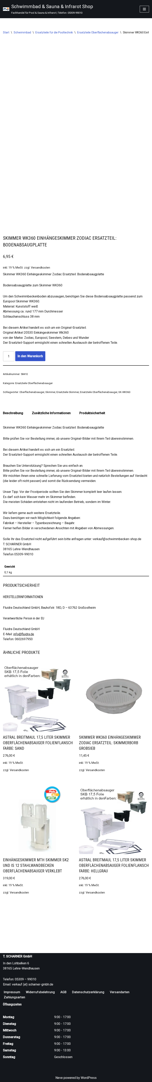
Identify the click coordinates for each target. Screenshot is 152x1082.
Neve (59, 1078)
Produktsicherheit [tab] (92, 413)
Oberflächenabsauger (31, 392)
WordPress (89, 1078)
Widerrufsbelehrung (40, 992)
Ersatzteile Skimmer (67, 392)
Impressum (12, 992)
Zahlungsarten (14, 997)
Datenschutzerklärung (88, 992)
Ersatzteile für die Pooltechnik (54, 32)
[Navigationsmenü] (144, 9)
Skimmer (50, 392)
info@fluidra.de (23, 634)
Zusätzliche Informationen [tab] (51, 413)
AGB (63, 992)
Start (6, 32)
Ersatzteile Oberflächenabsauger (98, 32)
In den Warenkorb (30, 356)
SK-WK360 (124, 392)
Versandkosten (40, 267)
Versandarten (119, 992)
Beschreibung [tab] (13, 413)
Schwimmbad (22, 32)
